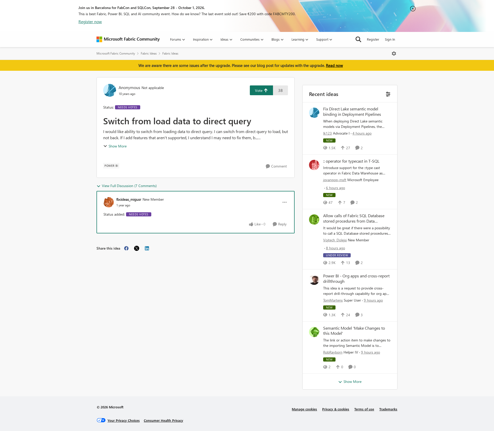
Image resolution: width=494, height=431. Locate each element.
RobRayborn (332, 352)
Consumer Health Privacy (163, 420)
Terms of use (364, 409)
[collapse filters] (387, 93)
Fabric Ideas (149, 53)
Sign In (390, 39)
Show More (118, 146)
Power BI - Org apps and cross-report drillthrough (356, 278)
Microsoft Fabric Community (115, 53)
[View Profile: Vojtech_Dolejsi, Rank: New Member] (314, 219)
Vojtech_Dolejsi (335, 240)
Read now (334, 65)
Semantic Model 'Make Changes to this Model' (354, 331)
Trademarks (388, 409)
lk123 (327, 133)
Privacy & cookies (335, 409)
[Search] (358, 39)
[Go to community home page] (128, 39)
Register (373, 39)
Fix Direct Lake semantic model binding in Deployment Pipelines (352, 111)
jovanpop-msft (334, 179)
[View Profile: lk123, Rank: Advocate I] (314, 113)
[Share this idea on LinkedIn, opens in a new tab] (147, 248)
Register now (90, 21)
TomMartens (333, 300)
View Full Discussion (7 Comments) (129, 185)
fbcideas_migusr (128, 199)
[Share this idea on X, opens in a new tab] (137, 248)
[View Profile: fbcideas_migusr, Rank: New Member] (108, 202)
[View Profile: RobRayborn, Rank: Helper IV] (314, 332)
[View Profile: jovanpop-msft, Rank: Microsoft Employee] (314, 165)
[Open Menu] (394, 53)
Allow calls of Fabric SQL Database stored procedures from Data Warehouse (353, 218)
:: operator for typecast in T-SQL (351, 161)
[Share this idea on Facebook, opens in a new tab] (126, 248)
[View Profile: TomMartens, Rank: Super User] (314, 280)
